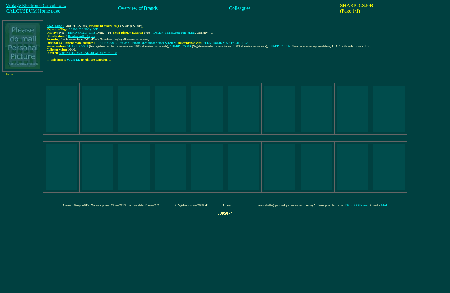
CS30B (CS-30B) (80, 29)
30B (95, 29)
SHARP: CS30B (106, 42)
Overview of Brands (138, 8)
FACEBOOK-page (356, 205)
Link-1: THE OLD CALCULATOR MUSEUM (88, 53)
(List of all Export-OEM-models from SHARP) (147, 42)
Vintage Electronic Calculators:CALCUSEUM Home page (36, 8)
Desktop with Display (81, 36)
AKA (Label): (55, 26)
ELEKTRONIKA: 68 (216, 42)
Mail (384, 205)
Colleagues (239, 8)
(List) (91, 32)
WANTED (73, 59)
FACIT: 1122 (239, 42)
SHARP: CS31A (279, 46)
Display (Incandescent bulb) (170, 32)
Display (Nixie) (77, 32)
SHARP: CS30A (77, 46)
